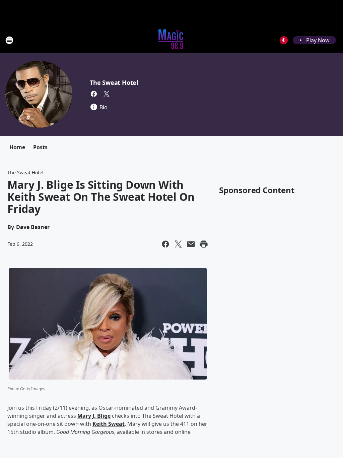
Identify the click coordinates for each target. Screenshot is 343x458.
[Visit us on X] (106, 94)
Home (17, 147)
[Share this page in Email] (191, 244)
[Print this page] (203, 244)
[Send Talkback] (284, 40)
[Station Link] (171, 40)
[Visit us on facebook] (94, 94)
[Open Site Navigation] (9, 40)
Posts (40, 147)
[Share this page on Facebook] (165, 244)
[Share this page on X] (178, 244)
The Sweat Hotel (114, 82)
